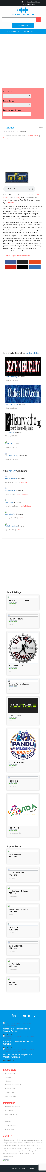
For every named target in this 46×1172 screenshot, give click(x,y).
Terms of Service (10, 1125)
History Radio (9, 432)
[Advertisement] (23, 60)
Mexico (21, 518)
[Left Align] (38, 19)
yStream (8, 1081)
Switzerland (24, 482)
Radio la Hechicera (11, 526)
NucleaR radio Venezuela (13, 1085)
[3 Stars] (9, 131)
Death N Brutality (11, 377)
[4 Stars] (11, 131)
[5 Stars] (14, 131)
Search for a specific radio (12, 110)
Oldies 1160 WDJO (11, 404)
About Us (8, 1118)
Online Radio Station (28, 4)
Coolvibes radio (10, 1073)
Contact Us (8, 1122)
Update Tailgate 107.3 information (17, 256)
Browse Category (9, 101)
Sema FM (8, 1077)
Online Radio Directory (33, 2)
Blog (22, 2)
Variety (5, 138)
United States (16, 31)
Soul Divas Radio (10, 1096)
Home (5, 31)
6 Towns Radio (10, 490)
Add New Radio (23, 25)
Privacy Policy (9, 1129)
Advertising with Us (11, 1114)
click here (11, 203)
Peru (18, 530)
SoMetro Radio (10, 1092)
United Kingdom (22, 494)
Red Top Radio (10, 444)
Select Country (8, 92)
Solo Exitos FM (10, 514)
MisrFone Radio (10, 1089)
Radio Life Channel (11, 478)
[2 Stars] (7, 131)
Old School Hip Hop (11, 456)
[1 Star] (4, 131)
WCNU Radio (9, 502)
